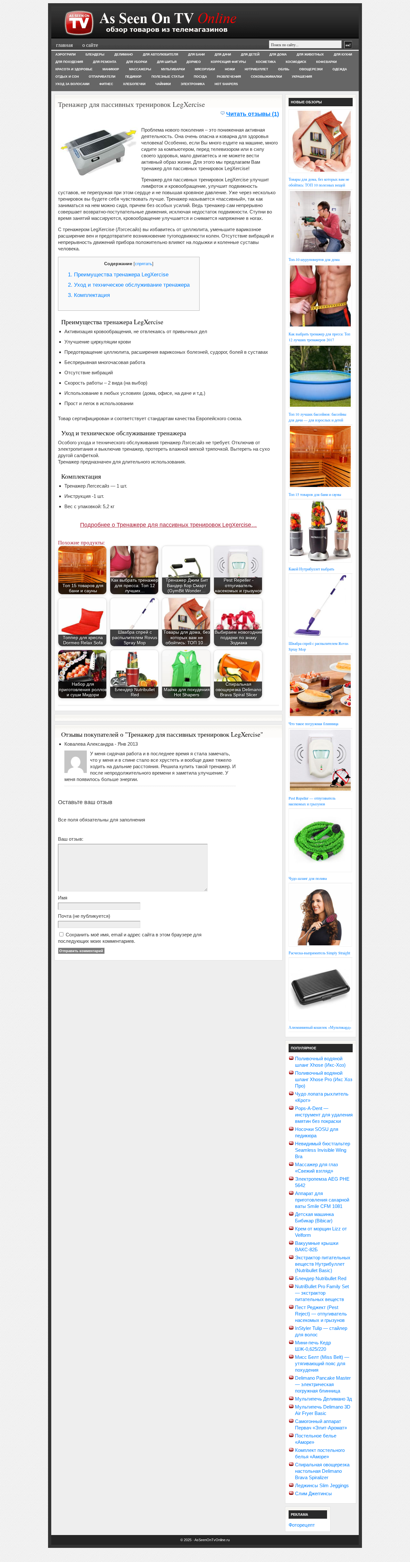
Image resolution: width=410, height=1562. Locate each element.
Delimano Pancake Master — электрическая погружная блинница (323, 1384)
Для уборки (136, 62)
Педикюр (133, 76)
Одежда (339, 69)
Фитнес (106, 84)
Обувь (283, 69)
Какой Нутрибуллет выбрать (311, 568)
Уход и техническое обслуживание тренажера (129, 285)
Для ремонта (104, 62)
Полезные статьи (168, 76)
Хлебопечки (134, 84)
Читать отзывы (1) (252, 114)
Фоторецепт (302, 1525)
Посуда (200, 76)
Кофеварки (326, 62)
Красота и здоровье (74, 69)
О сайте (90, 44)
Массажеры (140, 69)
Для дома (278, 54)
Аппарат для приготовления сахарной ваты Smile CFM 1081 (322, 1200)
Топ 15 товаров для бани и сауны (315, 494)
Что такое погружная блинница (313, 723)
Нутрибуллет (256, 69)
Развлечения (229, 76)
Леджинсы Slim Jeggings (322, 1485)
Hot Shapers (226, 84)
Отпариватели (102, 76)
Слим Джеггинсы (313, 1493)
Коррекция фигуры (228, 62)
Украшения (302, 76)
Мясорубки (205, 69)
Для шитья (166, 62)
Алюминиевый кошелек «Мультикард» (320, 1027)
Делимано (123, 54)
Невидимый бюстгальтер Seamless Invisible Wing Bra (322, 1150)
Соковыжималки (266, 76)
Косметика (266, 62)
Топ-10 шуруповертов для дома (314, 259)
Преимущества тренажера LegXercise (118, 275)
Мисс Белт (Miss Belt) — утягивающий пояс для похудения (322, 1363)
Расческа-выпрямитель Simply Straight (319, 952)
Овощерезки (311, 69)
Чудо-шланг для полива (308, 878)
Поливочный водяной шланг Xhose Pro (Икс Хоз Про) (323, 1079)
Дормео (193, 62)
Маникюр (110, 69)
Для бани (196, 54)
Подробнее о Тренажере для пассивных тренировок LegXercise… (168, 525)
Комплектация (89, 295)
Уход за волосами (72, 84)
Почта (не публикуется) (84, 916)
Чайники (163, 84)
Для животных (310, 54)
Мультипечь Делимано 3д (323, 1398)
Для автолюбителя (160, 54)
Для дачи (223, 54)
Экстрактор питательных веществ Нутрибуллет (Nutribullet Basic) (322, 1264)
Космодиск (296, 62)
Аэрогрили (65, 54)
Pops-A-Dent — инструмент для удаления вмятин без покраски (324, 1115)
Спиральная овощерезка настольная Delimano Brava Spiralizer (322, 1471)
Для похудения (69, 62)
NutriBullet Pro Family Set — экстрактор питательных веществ (322, 1293)
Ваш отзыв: (70, 839)
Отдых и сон (67, 76)
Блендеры (95, 54)
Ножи (230, 69)
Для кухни (343, 54)
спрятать (143, 263)
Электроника (193, 84)
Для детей (250, 54)
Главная (64, 44)
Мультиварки (173, 69)
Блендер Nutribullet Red (320, 1278)
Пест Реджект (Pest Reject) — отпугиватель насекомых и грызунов (321, 1314)
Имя (62, 897)
